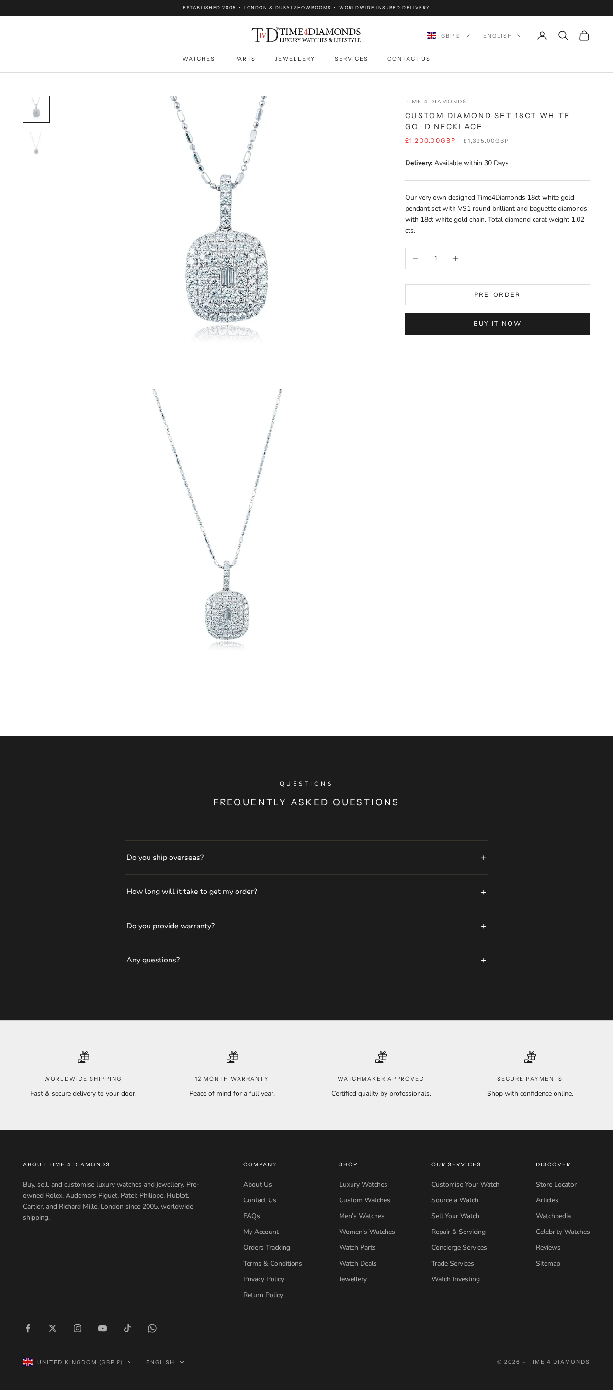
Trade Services (452, 1263)
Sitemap (548, 1263)
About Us (257, 1184)
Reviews (548, 1247)
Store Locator (556, 1184)
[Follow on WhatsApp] (152, 1328)
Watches (198, 59)
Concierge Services (459, 1247)
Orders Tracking (266, 1247)
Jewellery (295, 59)
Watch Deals (358, 1263)
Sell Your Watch (455, 1215)
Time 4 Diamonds (436, 101)
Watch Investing (455, 1279)
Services (351, 59)
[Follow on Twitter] (52, 1328)
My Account (261, 1231)
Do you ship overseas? (165, 857)
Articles (547, 1200)
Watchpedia (553, 1215)
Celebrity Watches (563, 1231)
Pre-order (497, 295)
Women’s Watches (367, 1231)
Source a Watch (454, 1200)
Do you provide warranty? (170, 926)
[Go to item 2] (36, 143)
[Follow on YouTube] (102, 1328)
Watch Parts (357, 1247)
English (497, 36)
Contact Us (409, 59)
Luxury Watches (363, 1184)
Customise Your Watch (465, 1184)
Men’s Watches (362, 1215)
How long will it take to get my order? (191, 891)
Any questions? (153, 960)
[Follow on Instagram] (77, 1328)
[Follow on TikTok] (127, 1328)
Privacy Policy (263, 1279)
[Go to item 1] (36, 109)
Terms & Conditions (272, 1263)
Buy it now (498, 323)
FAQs (251, 1215)
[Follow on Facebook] (28, 1328)
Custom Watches (364, 1200)
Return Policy (263, 1295)
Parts (245, 59)
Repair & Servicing (458, 1231)
